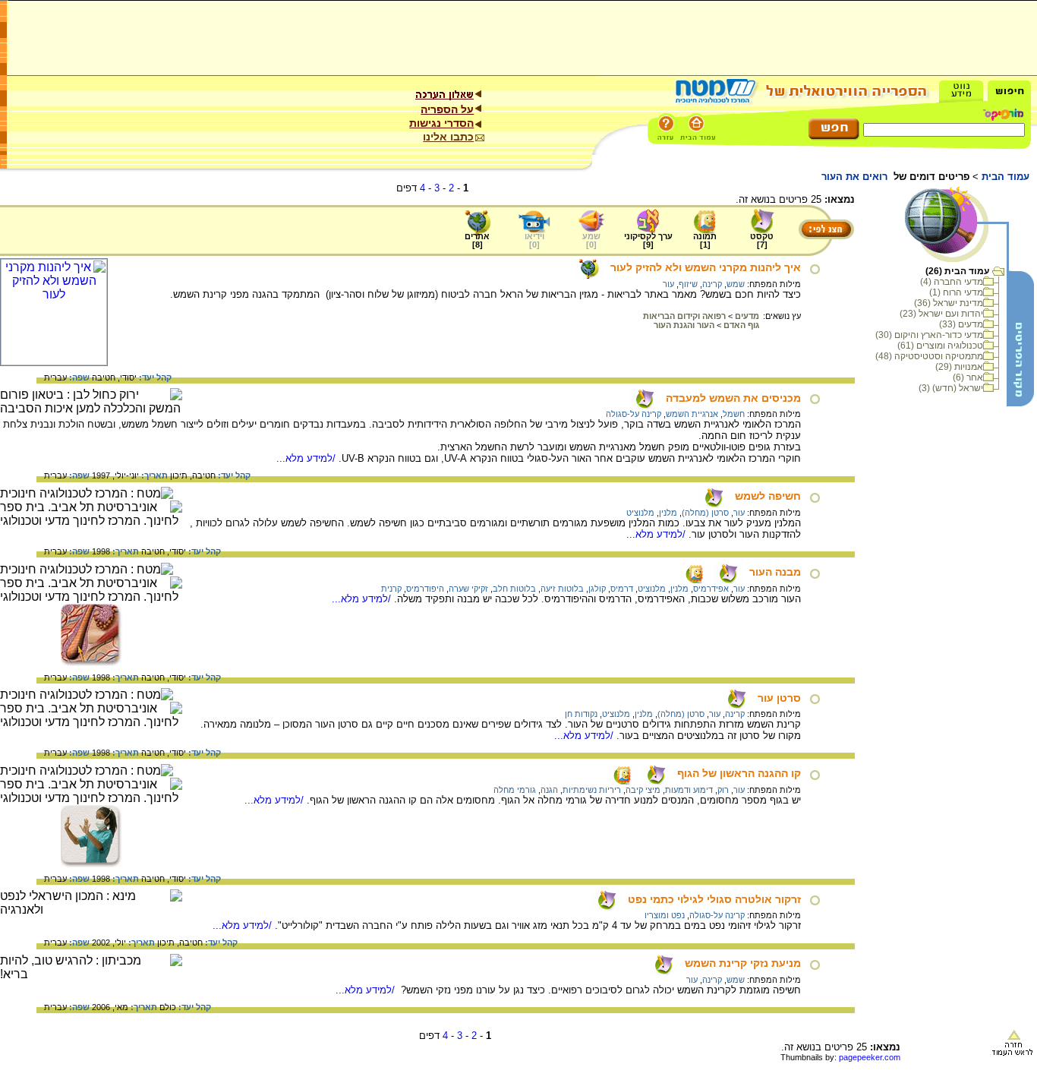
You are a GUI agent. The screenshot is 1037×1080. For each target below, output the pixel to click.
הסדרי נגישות (441, 123)
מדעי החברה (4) (951, 281)
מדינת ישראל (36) (948, 303)
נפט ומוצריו (665, 915)
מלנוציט (640, 512)
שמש (736, 284)
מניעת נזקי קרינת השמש (743, 963)
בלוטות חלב (514, 588)
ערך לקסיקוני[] (648, 240)
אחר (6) (968, 377)
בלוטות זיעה (562, 588)
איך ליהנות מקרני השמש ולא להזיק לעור (705, 267)
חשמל (734, 413)
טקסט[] (762, 240)
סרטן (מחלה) (705, 512)
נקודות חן (581, 713)
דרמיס (621, 588)
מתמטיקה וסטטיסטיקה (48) (929, 356)
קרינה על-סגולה (633, 413)
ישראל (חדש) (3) (951, 388)
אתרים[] (477, 240)
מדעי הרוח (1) (956, 292)
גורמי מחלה (514, 789)
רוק (723, 789)
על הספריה (447, 109)
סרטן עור (779, 698)
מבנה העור (775, 572)
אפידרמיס (711, 588)
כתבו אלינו (448, 137)
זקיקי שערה (468, 588)
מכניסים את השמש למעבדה (733, 398)
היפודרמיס (425, 588)
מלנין (668, 512)
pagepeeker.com (869, 1057)
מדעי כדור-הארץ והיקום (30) (929, 335)
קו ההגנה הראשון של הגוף (739, 773)
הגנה (549, 789)
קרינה (712, 284)
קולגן (597, 588)
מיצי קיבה (643, 789)
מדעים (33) (961, 324)
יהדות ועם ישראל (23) (941, 313)
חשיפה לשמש (768, 496)
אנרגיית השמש (692, 413)
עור (668, 284)
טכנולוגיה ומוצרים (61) (940, 345)
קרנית (391, 588)
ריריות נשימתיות (592, 789)
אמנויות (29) (959, 367)
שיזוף (688, 284)
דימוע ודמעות (689, 789)
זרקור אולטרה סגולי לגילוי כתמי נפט (714, 899)
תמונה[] (705, 240)
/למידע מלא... (307, 458)
